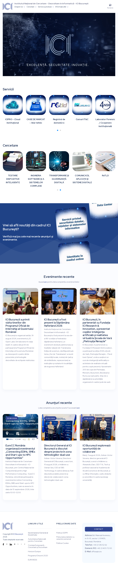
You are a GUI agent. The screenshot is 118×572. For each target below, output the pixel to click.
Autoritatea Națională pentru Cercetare (37, 540)
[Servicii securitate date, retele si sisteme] (72, 225)
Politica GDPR (62, 533)
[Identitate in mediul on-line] (75, 259)
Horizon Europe (34, 551)
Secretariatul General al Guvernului (38, 534)
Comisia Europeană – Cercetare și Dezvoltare (37, 546)
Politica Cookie (62, 543)
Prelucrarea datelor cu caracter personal (65, 538)
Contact (98, 529)
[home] (8, 6)
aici (45, 282)
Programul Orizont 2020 (38, 556)
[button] (20, 7)
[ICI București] (8, 526)
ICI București (18, 534)
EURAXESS (32, 560)
